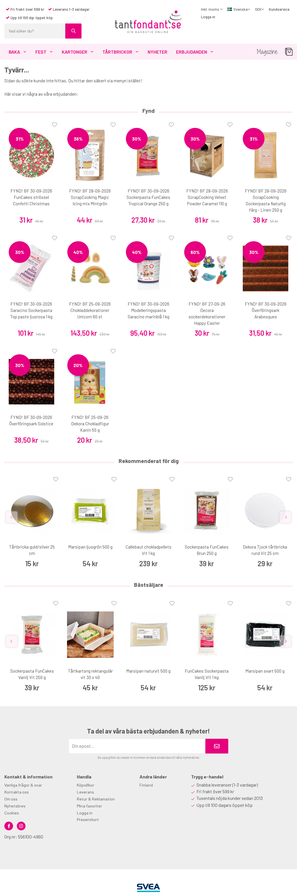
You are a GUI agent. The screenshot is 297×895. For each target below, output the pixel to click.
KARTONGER (74, 52)
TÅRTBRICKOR (117, 52)
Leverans (85, 791)
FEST (40, 52)
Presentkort (88, 819)
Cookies (11, 812)
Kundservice (279, 9)
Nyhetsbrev (15, 805)
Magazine (267, 52)
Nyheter (157, 52)
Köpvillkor (85, 785)
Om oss (10, 798)
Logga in (208, 16)
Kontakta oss (16, 791)
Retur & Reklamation (96, 798)
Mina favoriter (89, 805)
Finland (146, 785)
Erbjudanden (191, 52)
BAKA (14, 52)
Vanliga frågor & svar (23, 785)
